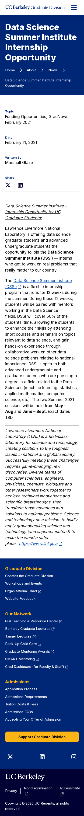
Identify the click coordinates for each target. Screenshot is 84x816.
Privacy (11, 790)
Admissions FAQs (19, 712)
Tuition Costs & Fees (21, 704)
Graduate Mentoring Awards (29, 651)
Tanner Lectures (20, 636)
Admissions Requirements (26, 696)
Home (10, 70)
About (31, 70)
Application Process (21, 689)
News (53, 70)
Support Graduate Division (42, 737)
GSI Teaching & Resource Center (34, 621)
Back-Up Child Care (23, 644)
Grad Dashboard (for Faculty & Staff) (37, 666)
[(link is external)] (25, 777)
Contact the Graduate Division (29, 576)
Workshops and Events (23, 583)
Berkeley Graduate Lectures (30, 628)
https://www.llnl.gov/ (41, 543)
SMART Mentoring (22, 659)
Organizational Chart (23, 591)
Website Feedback (20, 598)
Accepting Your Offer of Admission (33, 719)
